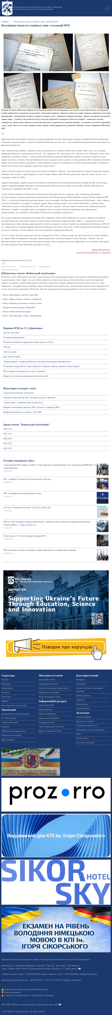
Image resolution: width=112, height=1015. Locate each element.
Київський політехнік (10, 270)
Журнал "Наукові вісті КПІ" (50, 731)
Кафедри (4, 701)
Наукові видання (45, 710)
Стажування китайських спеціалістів (18, 393)
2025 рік (6, 347)
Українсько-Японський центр (13, 731)
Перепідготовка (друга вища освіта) (53, 688)
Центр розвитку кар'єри (11, 735)
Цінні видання (44, 266)
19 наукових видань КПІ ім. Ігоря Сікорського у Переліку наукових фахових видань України (41, 366)
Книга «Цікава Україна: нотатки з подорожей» (22, 299)
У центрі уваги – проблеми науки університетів (23, 403)
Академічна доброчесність (87, 725)
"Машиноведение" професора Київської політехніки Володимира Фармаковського (37, 362)
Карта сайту (61, 966)
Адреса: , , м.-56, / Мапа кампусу (39, 969)
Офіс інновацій (7, 740)
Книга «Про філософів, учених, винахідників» (22, 316)
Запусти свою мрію (11, 333)
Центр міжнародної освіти (50, 697)
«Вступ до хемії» (10, 352)
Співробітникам (82, 708)
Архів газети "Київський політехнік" (26, 424)
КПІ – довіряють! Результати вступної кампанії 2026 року (27, 479)
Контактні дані (7, 966)
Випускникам (81, 704)
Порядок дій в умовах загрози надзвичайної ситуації (26, 989)
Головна (4, 22)
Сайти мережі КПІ (46, 705)
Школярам (80, 680)
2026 (5, 429)
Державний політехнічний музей (15, 714)
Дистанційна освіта (47, 680)
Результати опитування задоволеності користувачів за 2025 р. (28, 342)
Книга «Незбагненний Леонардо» (17, 312)
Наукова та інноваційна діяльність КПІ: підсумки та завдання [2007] (31, 407)
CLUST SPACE (82, 738)
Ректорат (5, 680)
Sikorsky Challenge (83, 717)
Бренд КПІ (40, 966)
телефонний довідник (88, 974)
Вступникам (81, 684)
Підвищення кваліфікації (49, 692)
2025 (5, 434)
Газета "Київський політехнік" (51, 727)
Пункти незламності (12, 992)
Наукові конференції (47, 714)
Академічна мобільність (48, 684)
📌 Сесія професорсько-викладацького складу (22, 493)
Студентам (80, 700)
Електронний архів (47, 722)
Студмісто (5, 727)
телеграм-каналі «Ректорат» (42, 995)
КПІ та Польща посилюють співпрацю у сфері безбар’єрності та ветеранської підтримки (40, 550)
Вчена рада (5, 684)
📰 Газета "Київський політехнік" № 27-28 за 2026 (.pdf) (27, 508)
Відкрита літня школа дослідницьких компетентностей (25, 376)
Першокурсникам (83, 696)
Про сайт (50, 966)
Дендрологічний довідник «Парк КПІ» (19, 308)
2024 (5, 439)
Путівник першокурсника (14, 337)
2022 (5, 448)
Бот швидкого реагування (70, 980)
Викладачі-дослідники (85, 721)
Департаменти (7, 688)
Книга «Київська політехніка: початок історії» (22, 303)
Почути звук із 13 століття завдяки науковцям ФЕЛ (25, 536)
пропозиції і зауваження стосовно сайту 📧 (43, 1005)
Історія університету (27, 266)
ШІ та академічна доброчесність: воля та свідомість (24, 371)
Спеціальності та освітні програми (90, 730)
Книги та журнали (9, 266)
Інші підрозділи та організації (13, 705)
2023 (5, 443)
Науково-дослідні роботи (49, 718)
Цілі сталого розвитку (85, 743)
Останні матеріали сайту (18, 460)
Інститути (5, 692)
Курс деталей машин (11, 357)
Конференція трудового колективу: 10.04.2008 (22, 412)
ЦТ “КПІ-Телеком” (9, 718)
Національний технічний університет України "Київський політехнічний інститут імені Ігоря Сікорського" (38, 8)
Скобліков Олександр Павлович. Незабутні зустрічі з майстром (29, 398)
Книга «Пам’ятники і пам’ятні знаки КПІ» (21, 295)
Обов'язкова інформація (25, 966)
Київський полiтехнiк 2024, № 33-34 (16, 260)
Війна (78, 734)
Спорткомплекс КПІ (9, 722)
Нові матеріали (73, 966)
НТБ (3, 263)
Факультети (6, 697)
